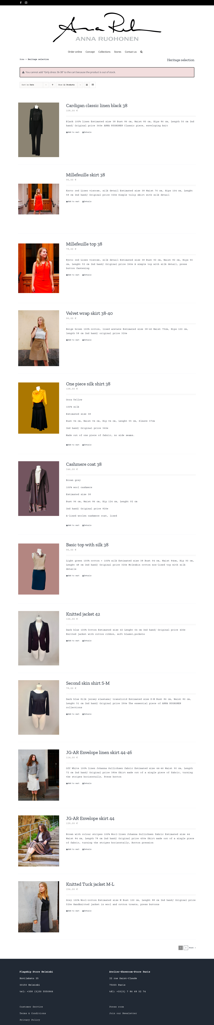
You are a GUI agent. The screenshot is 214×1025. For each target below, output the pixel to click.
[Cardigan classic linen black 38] (38, 130)
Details (87, 132)
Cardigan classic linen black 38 (96, 105)
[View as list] (92, 85)
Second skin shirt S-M (88, 683)
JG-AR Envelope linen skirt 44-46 (99, 752)
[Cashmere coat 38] (38, 488)
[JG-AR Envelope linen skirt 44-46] (38, 775)
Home (22, 59)
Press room (116, 1007)
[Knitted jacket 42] (38, 638)
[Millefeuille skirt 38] (38, 199)
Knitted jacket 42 (83, 614)
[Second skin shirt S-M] (38, 707)
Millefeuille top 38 (84, 244)
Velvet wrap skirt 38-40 (89, 313)
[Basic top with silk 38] (38, 569)
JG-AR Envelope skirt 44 (90, 818)
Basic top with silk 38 (87, 544)
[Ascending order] (52, 85)
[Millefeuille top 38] (38, 268)
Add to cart (73, 132)
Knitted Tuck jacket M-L (90, 884)
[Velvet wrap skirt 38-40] (38, 338)
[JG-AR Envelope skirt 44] (38, 841)
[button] (141, 52)
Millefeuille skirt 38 (85, 175)
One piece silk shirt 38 (88, 384)
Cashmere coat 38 (84, 464)
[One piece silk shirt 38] (38, 408)
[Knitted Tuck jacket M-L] (38, 906)
